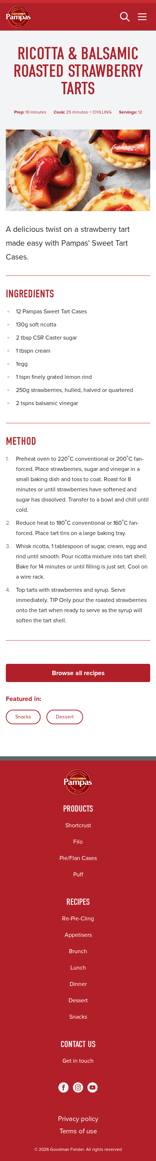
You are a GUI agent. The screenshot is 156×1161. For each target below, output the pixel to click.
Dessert (65, 717)
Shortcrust (78, 825)
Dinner (78, 984)
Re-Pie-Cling (78, 918)
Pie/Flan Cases (78, 858)
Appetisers (78, 935)
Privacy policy (78, 1119)
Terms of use (78, 1131)
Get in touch (78, 1061)
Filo (78, 841)
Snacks (23, 717)
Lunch (78, 967)
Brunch (78, 951)
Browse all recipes (78, 673)
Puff (78, 874)
